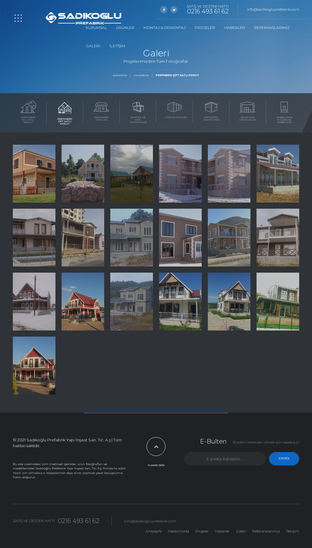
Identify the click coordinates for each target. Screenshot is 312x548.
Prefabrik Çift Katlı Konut (177, 75)
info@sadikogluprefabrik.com (273, 9)
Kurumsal (96, 27)
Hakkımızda (178, 531)
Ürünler (125, 27)
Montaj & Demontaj (165, 27)
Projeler (205, 27)
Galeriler (141, 75)
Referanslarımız (271, 27)
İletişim (117, 46)
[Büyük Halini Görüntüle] (34, 174)
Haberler (234, 27)
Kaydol (284, 458)
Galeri (93, 46)
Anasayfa (120, 75)
